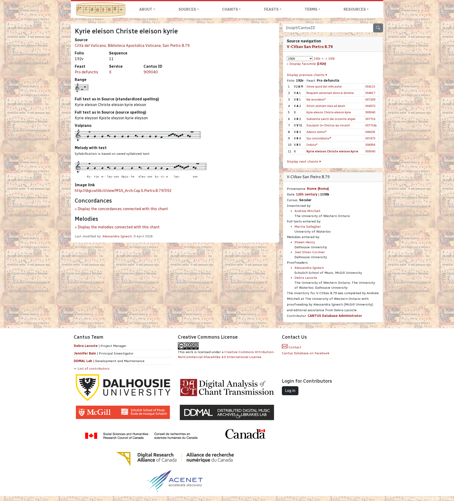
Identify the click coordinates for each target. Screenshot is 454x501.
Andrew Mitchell (307, 211)
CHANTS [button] (230, 9)
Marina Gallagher (307, 227)
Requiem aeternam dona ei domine (330, 93)
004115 (370, 86)
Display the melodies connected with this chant (119, 227)
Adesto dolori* (316, 132)
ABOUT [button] (145, 9)
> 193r (330, 59)
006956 (370, 144)
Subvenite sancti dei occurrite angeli (330, 119)
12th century (306, 194)
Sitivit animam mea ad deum (325, 106)
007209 (370, 99)
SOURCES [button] (187, 9)
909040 (151, 72)
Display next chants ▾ (304, 162)
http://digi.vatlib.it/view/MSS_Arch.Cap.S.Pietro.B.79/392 (123, 190)
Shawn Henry (304, 242)
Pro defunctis (86, 72)
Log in (290, 390)
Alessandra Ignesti (117, 236)
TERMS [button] (311, 9)
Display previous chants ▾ (307, 75)
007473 (370, 138)
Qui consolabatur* (318, 138)
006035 (370, 132)
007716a (371, 125)
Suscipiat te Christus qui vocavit (328, 125)
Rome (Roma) (318, 189)
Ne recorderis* (316, 99)
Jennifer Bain (85, 353)
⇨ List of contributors (91, 369)
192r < (318, 59)
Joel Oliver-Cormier (309, 252)
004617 (370, 93)
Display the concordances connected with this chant (123, 209)
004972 (370, 106)
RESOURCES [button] (355, 9)
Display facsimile (307, 64)
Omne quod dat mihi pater (324, 86)
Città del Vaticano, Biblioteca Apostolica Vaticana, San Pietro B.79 (132, 45)
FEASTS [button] (271, 9)
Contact (294, 347)
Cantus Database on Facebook (305, 353)
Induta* (312, 144)
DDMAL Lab (83, 361)
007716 (370, 119)
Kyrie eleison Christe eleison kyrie (328, 112)
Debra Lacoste (305, 278)
